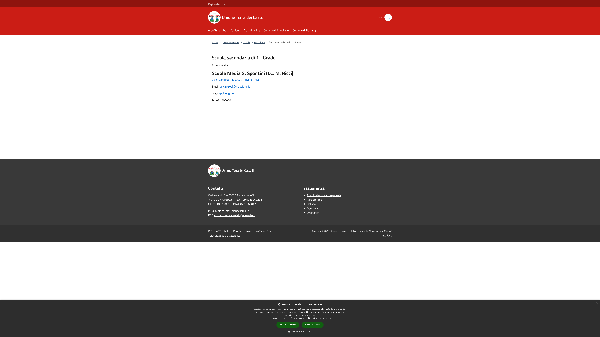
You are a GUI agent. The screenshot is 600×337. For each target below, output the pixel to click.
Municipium (375, 231)
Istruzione (259, 42)
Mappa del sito (263, 231)
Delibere (312, 204)
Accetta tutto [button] (288, 324)
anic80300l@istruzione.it (235, 86)
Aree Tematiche (231, 42)
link (330, 318)
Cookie (248, 231)
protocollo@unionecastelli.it (232, 211)
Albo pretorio (314, 200)
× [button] (596, 303)
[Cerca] (388, 17)
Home (215, 42)
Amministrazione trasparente (324, 195)
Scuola (246, 42)
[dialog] (300, 318)
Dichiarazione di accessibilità (225, 235)
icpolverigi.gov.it (227, 93)
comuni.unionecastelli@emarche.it (234, 215)
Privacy (237, 231)
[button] (300, 331)
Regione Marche (216, 4)
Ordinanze (313, 213)
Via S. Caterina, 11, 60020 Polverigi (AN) (235, 80)
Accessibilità (222, 231)
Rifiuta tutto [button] (312, 324)
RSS (210, 231)
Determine (313, 208)
